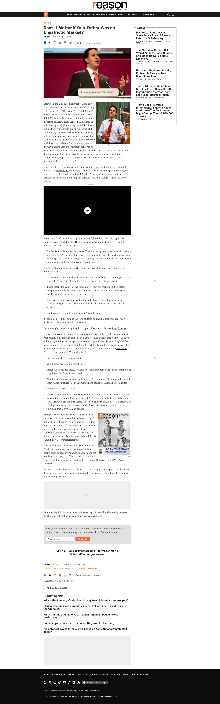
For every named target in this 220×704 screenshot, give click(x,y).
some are (118, 174)
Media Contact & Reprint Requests (59, 581)
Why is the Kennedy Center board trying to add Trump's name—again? (86, 600)
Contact (125, 674)
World (60, 568)
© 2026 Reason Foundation (54, 690)
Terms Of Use (95, 690)
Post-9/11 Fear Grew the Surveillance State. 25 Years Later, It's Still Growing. (153, 35)
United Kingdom (71, 568)
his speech (82, 128)
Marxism (82, 568)
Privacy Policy (83, 690)
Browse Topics (58, 674)
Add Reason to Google (88, 42)
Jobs (85, 674)
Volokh (112, 14)
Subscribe (148, 14)
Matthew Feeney (50, 36)
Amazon (144, 674)
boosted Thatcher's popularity (81, 242)
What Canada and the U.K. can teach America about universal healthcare (81, 616)
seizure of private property (76, 139)
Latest (69, 14)
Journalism (92, 568)
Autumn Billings (142, 97)
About (46, 674)
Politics (47, 22)
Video (89, 14)
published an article (69, 268)
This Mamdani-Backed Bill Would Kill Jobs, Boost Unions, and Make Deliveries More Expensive (154, 54)
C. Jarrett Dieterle (143, 61)
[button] (174, 14)
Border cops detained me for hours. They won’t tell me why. (79, 623)
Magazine (78, 14)
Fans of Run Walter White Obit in (87, 552)
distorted (122, 328)
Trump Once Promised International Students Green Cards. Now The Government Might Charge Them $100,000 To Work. (155, 110)
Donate (135, 14)
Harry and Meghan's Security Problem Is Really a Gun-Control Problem (153, 73)
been (114, 328)
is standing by (113, 177)
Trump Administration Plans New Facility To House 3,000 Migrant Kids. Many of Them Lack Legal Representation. (153, 90)
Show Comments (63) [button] (58, 588)
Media (135, 674)
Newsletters (124, 14)
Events (70, 674)
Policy (54, 568)
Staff (78, 674)
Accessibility (71, 690)
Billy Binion (140, 119)
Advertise (103, 674)
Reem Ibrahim (141, 79)
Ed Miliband (62, 170)
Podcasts (100, 14)
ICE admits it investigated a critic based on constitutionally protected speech (85, 630)
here (99, 516)
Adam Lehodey (159, 61)
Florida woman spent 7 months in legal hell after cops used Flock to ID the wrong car (86, 607)
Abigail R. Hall (141, 41)
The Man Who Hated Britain (77, 111)
